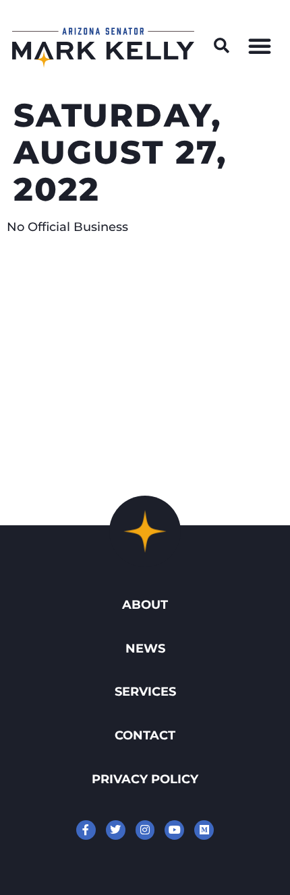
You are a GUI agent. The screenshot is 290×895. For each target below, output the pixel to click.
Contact (145, 735)
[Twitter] (115, 830)
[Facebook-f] (86, 830)
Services (145, 691)
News (145, 648)
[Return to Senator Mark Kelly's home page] (103, 63)
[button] (222, 46)
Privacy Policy (145, 779)
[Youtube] (174, 830)
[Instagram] (145, 830)
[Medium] (204, 830)
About (145, 604)
